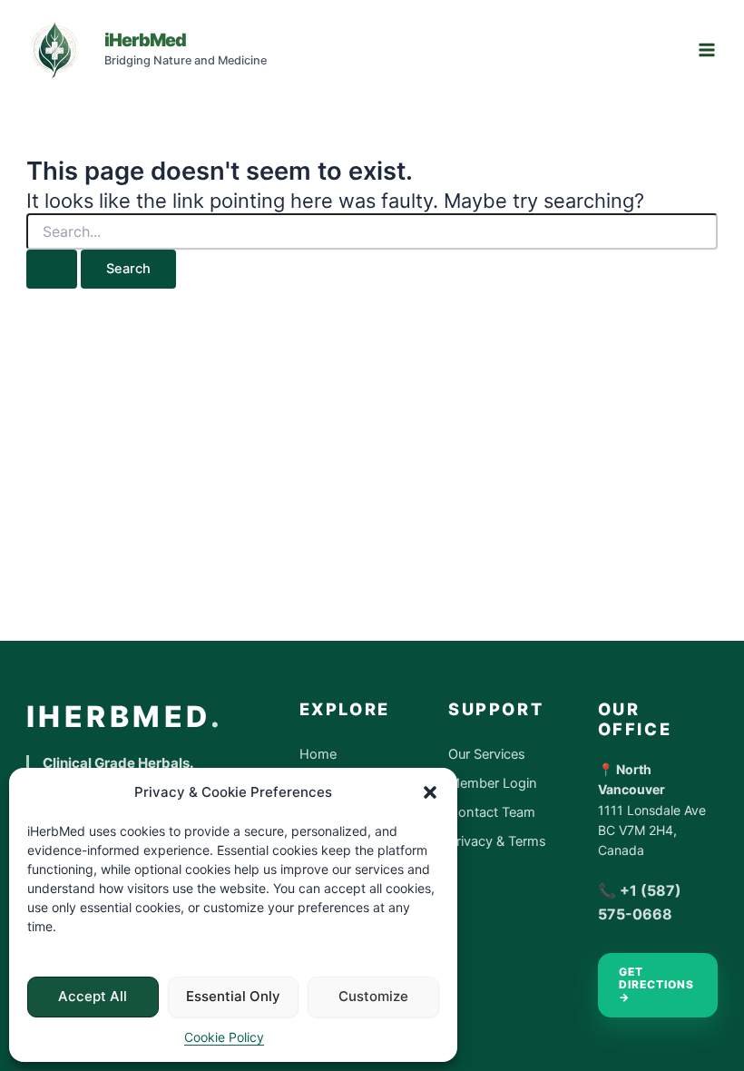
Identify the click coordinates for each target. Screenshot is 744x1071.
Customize (373, 996)
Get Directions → (656, 985)
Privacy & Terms (497, 841)
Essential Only (233, 996)
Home (318, 754)
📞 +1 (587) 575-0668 (639, 902)
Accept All (92, 996)
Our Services (486, 754)
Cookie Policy (224, 1037)
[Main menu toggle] (707, 50)
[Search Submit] (51, 269)
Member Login (492, 783)
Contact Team (491, 812)
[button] (430, 792)
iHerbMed (145, 40)
